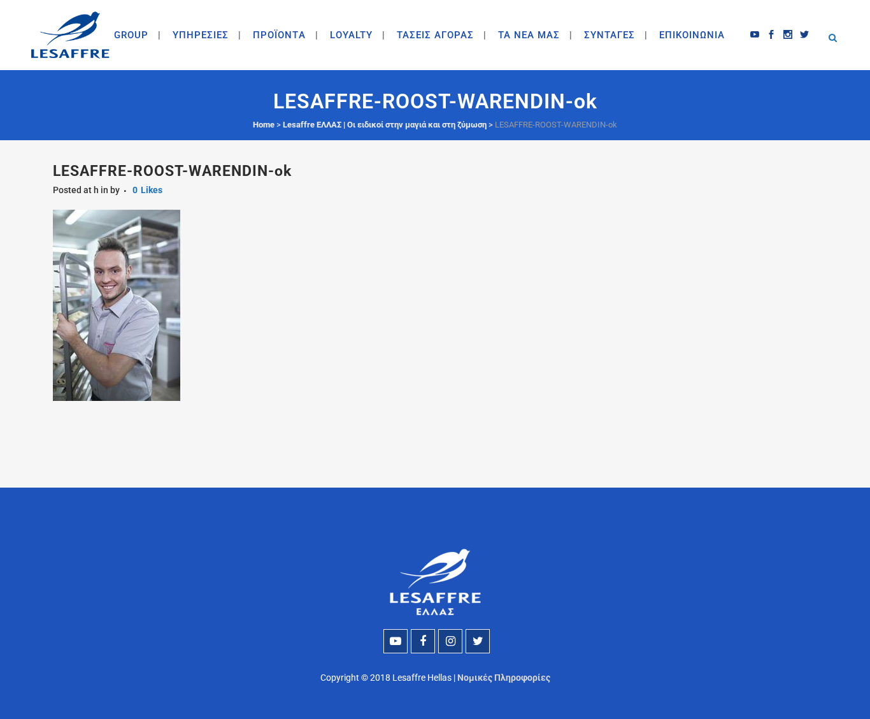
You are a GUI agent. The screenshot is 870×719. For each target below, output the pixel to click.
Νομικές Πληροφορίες (503, 677)
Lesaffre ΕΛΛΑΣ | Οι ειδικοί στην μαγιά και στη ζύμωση (385, 124)
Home (264, 124)
